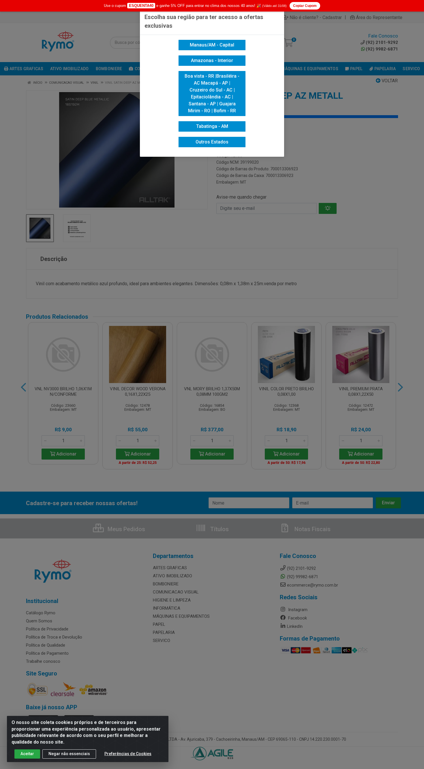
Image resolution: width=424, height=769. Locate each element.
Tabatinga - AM (212, 126)
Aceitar (27, 753)
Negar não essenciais (69, 753)
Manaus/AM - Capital (212, 45)
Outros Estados (212, 142)
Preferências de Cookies (127, 753)
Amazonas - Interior (212, 60)
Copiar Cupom (305, 6)
